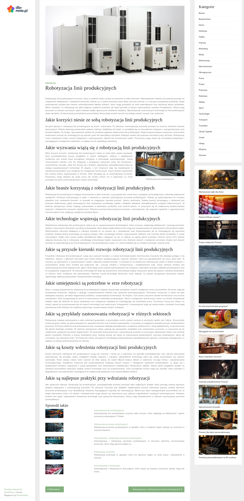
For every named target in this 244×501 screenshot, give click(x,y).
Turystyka (203, 125)
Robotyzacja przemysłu (104, 452)
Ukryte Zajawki (205, 131)
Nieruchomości (205, 66)
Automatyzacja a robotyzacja (107, 465)
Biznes (202, 13)
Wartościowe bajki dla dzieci (211, 192)
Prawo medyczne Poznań (210, 242)
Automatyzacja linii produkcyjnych (109, 410)
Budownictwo (205, 19)
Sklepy (202, 102)
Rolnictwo (203, 96)
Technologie (204, 114)
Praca (201, 78)
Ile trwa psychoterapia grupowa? (213, 306)
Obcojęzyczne (205, 72)
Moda (201, 54)
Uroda (201, 137)
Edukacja (203, 31)
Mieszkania (55, 489)
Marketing (203, 49)
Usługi (201, 143)
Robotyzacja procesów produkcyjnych (111, 424)
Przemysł (50, 83)
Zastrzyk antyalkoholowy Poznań (213, 382)
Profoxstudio (22, 495)
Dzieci (201, 25)
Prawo (201, 84)
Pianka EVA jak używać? (209, 217)
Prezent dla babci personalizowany (214, 432)
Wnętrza (202, 149)
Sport (201, 108)
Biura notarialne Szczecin (210, 357)
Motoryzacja (204, 60)
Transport (203, 120)
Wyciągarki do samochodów (211, 331)
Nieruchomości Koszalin (209, 407)
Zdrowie (202, 155)
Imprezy (202, 43)
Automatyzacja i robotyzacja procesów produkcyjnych (118, 438)
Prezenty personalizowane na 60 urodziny (217, 457)
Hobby (202, 37)
